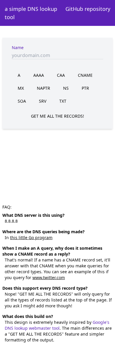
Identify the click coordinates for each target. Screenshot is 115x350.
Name (18, 47)
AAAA (38, 75)
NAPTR (43, 88)
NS (66, 88)
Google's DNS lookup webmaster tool (57, 325)
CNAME (85, 75)
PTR (85, 88)
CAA (61, 75)
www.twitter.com (48, 277)
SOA (22, 101)
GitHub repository (87, 8)
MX (21, 88)
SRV (42, 101)
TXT (62, 101)
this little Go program (31, 237)
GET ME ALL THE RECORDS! (57, 116)
